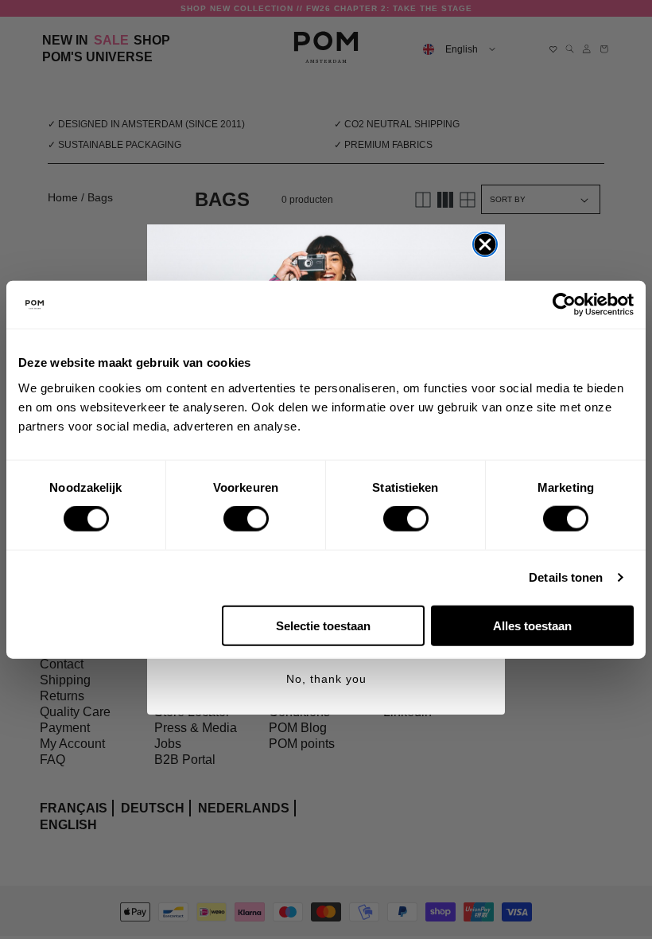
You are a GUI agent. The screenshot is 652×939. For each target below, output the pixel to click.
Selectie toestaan (323, 625)
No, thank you (326, 678)
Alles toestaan (532, 625)
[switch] (246, 519)
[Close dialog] (485, 244)
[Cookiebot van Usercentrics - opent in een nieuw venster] (564, 305)
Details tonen (566, 577)
